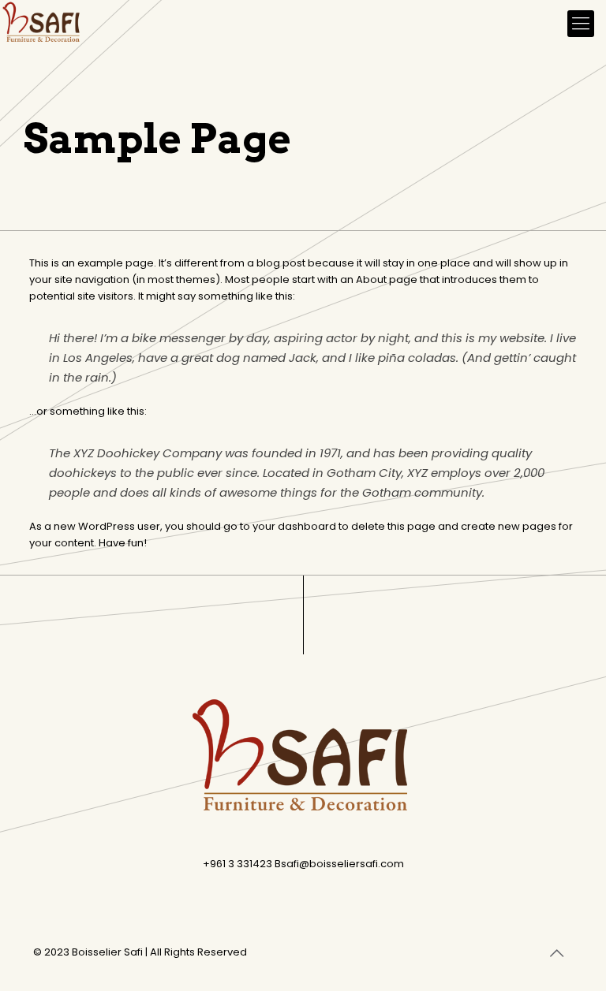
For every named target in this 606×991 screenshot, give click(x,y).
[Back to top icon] (556, 953)
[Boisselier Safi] (42, 23)
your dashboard (294, 526)
